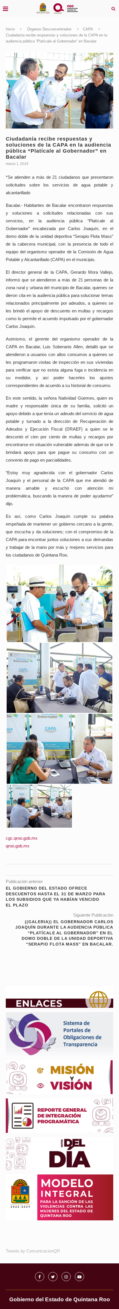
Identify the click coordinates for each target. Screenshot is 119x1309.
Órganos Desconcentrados (49, 29)
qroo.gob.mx (17, 845)
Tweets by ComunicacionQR (33, 1250)
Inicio (10, 29)
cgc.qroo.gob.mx (22, 838)
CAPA (88, 29)
